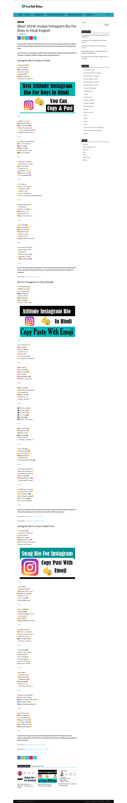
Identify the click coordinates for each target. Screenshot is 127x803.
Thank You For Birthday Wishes (93, 130)
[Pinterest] (31, 38)
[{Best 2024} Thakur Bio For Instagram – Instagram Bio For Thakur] (26, 776)
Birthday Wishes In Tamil (91, 85)
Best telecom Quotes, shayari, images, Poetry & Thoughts (95, 57)
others (85, 115)
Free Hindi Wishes (30, 801)
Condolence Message (90, 88)
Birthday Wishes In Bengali (91, 76)
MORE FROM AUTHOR (37, 766)
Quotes (86, 118)
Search (84, 22)
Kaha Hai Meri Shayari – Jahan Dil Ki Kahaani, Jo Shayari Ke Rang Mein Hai (95, 52)
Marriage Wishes (88, 106)
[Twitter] (35, 38)
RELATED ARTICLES (23, 766)
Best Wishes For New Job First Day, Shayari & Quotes (94, 46)
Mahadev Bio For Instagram (33, 516)
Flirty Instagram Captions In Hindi (35, 745)
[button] (107, 15)
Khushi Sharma (22, 34)
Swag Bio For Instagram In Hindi (34, 521)
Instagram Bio (39, 15)
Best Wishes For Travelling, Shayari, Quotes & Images (94, 41)
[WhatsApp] (23, 38)
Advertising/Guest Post (89, 147)
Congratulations (88, 91)
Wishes (86, 133)
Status (85, 124)
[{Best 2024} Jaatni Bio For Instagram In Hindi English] (47, 776)
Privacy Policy (86, 157)
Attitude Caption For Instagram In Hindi (37, 749)
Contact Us (89, 15)
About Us (85, 144)
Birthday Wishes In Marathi (91, 82)
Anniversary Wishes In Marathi (92, 73)
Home (20, 15)
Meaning (86, 109)
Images (86, 94)
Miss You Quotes (88, 112)
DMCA (84, 152)
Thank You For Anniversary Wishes (94, 127)
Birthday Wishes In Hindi (55, 15)
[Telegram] (27, 38)
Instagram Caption (89, 100)
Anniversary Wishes (75, 15)
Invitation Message (89, 103)
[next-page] (21, 791)
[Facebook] (19, 38)
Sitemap (85, 160)
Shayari (27, 15)
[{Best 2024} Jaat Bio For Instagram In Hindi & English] (68, 776)
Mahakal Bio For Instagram (33, 277)
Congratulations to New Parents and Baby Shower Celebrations (95, 36)
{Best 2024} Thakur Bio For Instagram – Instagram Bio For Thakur (25, 786)
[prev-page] (18, 791)
